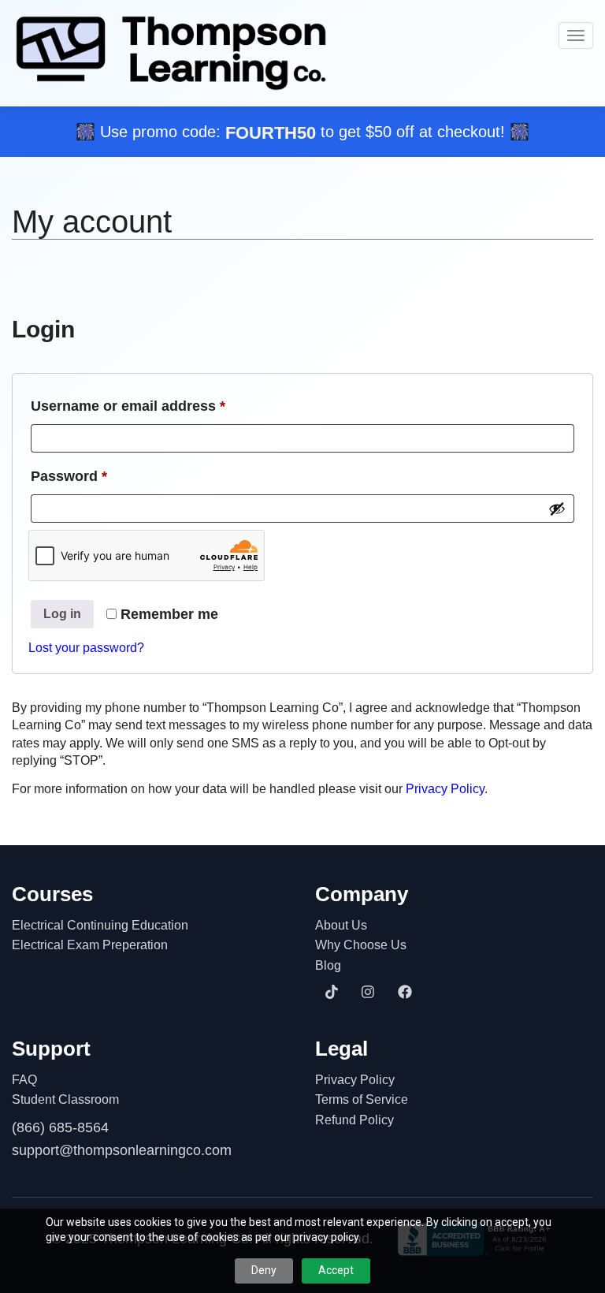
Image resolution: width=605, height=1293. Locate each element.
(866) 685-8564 (60, 1127)
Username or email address (158, 405)
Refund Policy (354, 1120)
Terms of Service (361, 1099)
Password (99, 476)
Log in (62, 613)
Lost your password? (86, 647)
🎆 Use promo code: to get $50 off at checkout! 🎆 (302, 131)
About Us (341, 925)
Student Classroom (65, 1099)
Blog (328, 965)
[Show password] (557, 508)
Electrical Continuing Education (100, 925)
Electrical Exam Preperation (90, 945)
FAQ (24, 1079)
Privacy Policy (445, 789)
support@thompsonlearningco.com (122, 1150)
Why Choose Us (360, 945)
